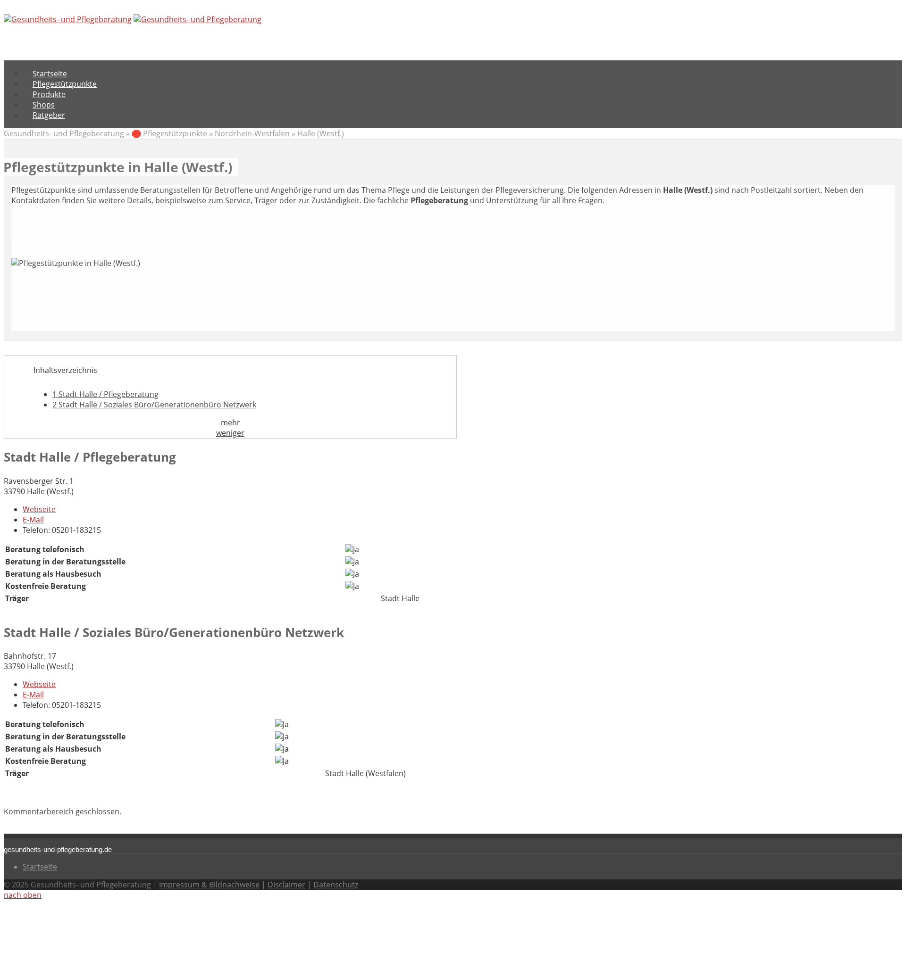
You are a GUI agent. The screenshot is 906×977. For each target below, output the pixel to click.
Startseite (40, 866)
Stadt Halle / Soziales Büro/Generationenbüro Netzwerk (154, 404)
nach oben (23, 895)
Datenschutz (335, 884)
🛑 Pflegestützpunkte (169, 133)
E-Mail (33, 519)
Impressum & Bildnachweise (209, 884)
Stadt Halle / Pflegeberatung (105, 394)
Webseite (39, 509)
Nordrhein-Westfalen (252, 133)
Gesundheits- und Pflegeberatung (64, 133)
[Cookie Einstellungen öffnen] (74, 968)
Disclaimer (286, 884)
